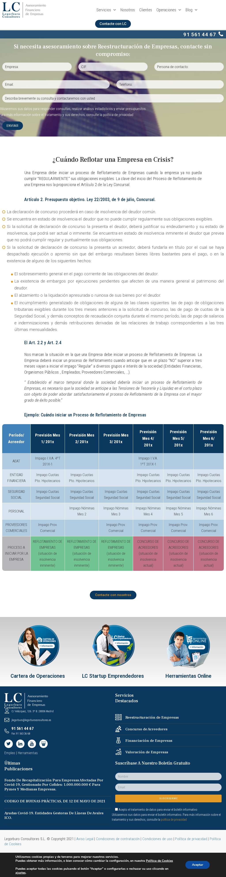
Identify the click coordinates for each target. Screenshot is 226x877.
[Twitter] (8, 744)
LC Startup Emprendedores (113, 676)
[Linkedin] (20, 744)
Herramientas (28, 753)
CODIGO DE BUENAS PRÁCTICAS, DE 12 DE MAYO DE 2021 (54, 801)
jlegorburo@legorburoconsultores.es (31, 720)
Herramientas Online (188, 676)
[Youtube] (32, 744)
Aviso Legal (84, 839)
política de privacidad (118, 114)
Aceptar (197, 865)
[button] (113, 24)
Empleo (9, 753)
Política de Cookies (159, 861)
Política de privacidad (191, 839)
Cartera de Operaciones (38, 676)
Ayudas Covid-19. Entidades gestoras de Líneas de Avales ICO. (54, 815)
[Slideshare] (43, 744)
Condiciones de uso (157, 839)
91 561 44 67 (199, 34)
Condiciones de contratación (118, 839)
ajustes (20, 873)
